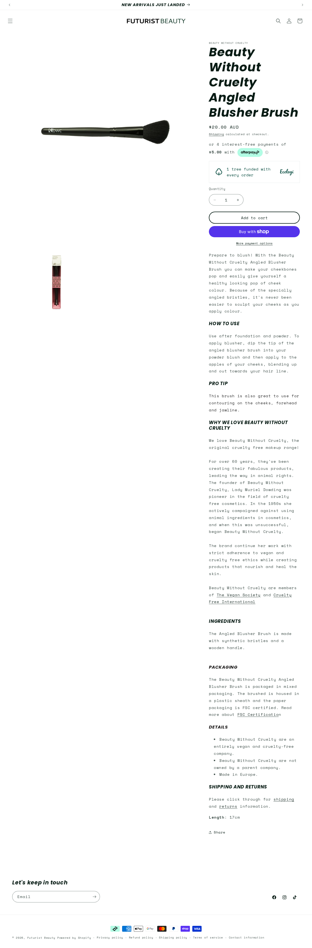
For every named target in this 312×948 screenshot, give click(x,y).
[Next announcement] (302, 4)
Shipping (216, 134)
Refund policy (141, 937)
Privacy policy (110, 937)
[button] (10, 21)
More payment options (254, 243)
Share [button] (219, 832)
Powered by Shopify (74, 938)
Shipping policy (173, 937)
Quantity (217, 189)
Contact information (246, 937)
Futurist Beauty (41, 938)
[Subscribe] (94, 896)
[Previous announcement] (9, 4)
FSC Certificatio (258, 714)
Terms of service (208, 937)
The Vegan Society (239, 595)
